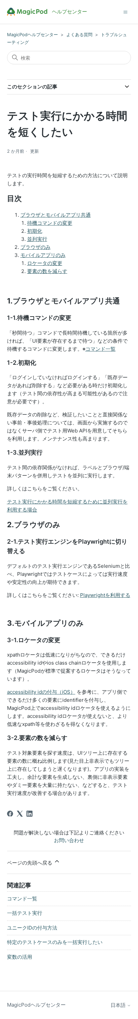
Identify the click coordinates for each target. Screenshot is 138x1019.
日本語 (119, 1005)
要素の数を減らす (47, 271)
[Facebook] (10, 814)
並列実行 (37, 239)
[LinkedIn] (29, 814)
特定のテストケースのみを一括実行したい (54, 942)
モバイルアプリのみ (43, 255)
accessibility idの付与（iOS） (41, 692)
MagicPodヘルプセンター (32, 34)
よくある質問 (79, 34)
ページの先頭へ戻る (30, 863)
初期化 (34, 231)
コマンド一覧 (100, 349)
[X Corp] (20, 814)
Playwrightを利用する (105, 595)
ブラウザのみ (35, 247)
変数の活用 (19, 957)
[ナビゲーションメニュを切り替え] (125, 11)
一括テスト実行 (24, 913)
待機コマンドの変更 (49, 223)
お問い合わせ (69, 840)
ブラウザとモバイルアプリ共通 (55, 215)
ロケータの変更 (44, 263)
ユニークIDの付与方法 (32, 928)
